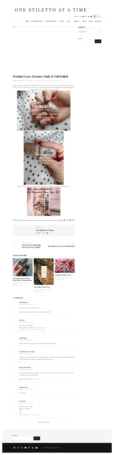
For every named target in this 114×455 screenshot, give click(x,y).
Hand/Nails (29, 80)
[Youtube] (83, 16)
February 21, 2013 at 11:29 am (26, 403)
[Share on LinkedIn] (70, 220)
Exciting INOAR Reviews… (65, 265)
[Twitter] (75, 16)
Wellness (76, 21)
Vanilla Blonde (36, 379)
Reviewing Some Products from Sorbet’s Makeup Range (23, 267)
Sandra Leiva (23, 387)
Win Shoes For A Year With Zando (61, 246)
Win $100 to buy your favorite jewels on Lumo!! (32, 329)
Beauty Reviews (18, 219)
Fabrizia (22, 320)
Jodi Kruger (23, 338)
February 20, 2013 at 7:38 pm (26, 389)
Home (27, 21)
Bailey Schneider (25, 367)
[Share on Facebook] (68, 220)
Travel (62, 21)
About (84, 21)
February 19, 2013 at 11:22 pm (26, 304)
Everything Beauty (37, 21)
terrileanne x (23, 302)
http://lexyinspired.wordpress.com (29, 414)
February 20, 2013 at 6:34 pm (26, 369)
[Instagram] (80, 16)
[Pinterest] (86, 16)
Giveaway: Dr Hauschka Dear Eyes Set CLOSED (31, 246)
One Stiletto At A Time (44, 80)
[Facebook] (78, 16)
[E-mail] (91, 16)
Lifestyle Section (51, 21)
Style (68, 21)
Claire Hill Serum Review (44, 271)
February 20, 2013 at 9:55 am (26, 322)
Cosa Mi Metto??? (42, 327)
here (69, 186)
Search (80, 38)
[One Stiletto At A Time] (51, 14)
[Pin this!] (73, 220)
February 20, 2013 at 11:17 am (26, 340)
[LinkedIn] (88, 16)
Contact (90, 21)
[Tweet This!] (64, 220)
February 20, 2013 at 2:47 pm (26, 353)
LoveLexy (22, 401)
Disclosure (98, 21)
